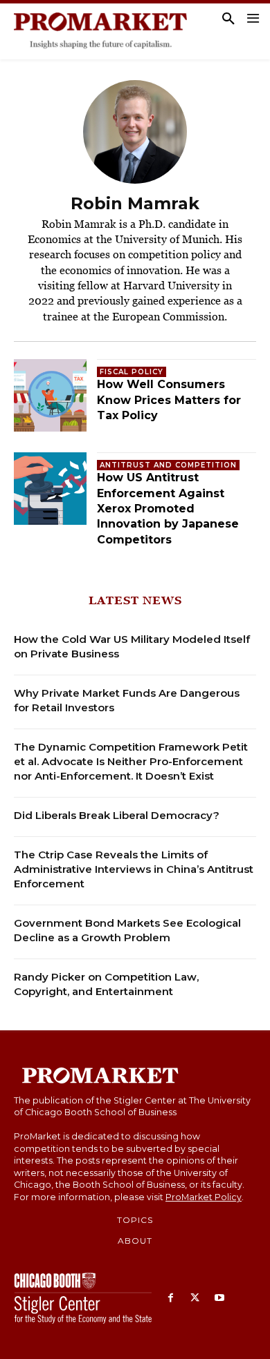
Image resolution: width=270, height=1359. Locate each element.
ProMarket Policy (203, 1197)
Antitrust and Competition (168, 465)
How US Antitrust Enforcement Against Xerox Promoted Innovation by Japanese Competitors (168, 508)
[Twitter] (195, 1298)
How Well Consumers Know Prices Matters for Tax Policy (169, 400)
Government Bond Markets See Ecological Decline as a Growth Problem (127, 930)
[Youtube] (219, 1298)
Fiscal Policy (131, 371)
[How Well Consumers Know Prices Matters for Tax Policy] (50, 395)
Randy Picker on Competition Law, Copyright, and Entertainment (106, 984)
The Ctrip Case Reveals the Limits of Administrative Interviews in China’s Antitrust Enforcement (133, 869)
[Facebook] (170, 1298)
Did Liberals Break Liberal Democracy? (116, 815)
